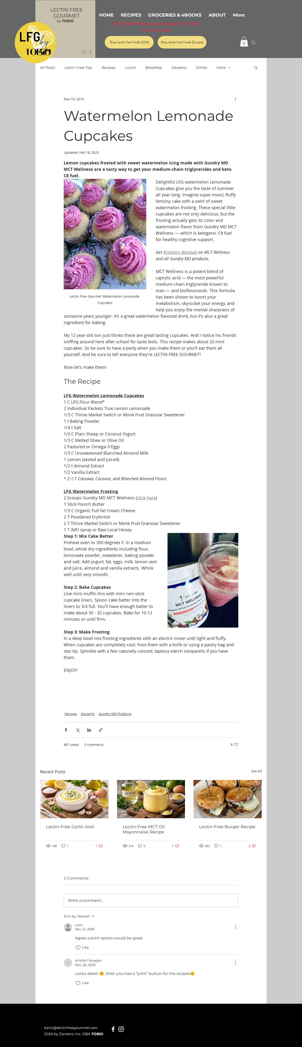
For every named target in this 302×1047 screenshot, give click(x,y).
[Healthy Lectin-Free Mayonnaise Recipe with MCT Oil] (151, 799)
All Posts (47, 67)
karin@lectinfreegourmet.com (71, 1027)
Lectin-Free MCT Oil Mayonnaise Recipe (144, 829)
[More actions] (235, 99)
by (65, 21)
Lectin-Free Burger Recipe (227, 826)
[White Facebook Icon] (113, 1029)
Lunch (130, 67)
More (221, 67)
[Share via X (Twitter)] (77, 730)
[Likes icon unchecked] (78, 947)
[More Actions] (235, 927)
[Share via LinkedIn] (89, 730)
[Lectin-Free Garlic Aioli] (74, 799)
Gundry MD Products (115, 714)
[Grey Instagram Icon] (84, 52)
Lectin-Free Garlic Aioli (70, 826)
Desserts (179, 67)
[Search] (253, 43)
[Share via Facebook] (66, 730)
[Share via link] (100, 730)
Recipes (108, 67)
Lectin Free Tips (78, 67)
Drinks (201, 67)
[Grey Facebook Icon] (90, 52)
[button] (244, 42)
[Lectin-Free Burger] (227, 799)
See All (256, 771)
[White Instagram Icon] (121, 1029)
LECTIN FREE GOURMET (66, 13)
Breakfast (153, 67)
